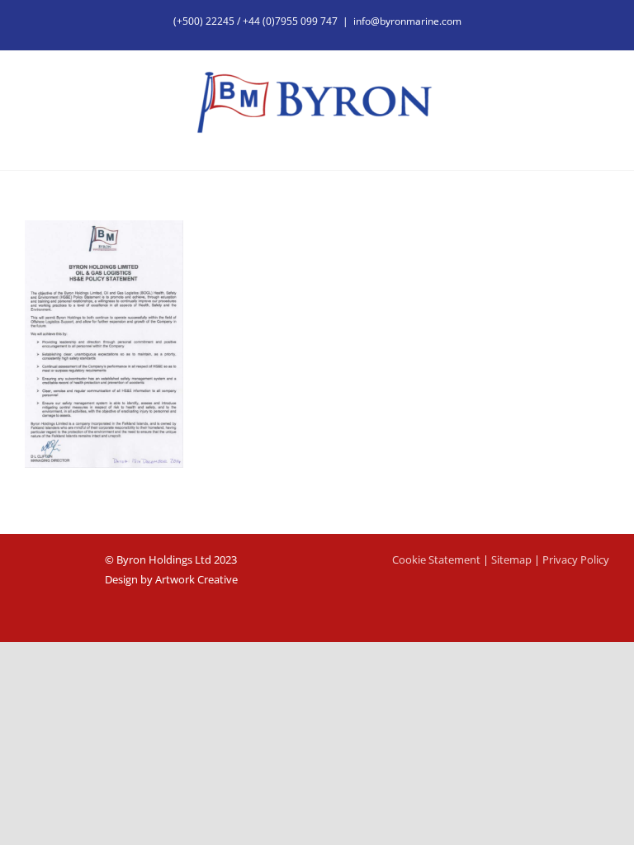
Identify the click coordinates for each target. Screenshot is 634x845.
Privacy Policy (575, 559)
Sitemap (511, 559)
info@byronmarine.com (407, 21)
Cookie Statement (436, 559)
